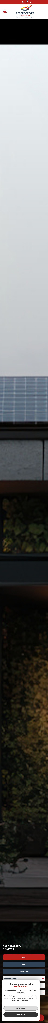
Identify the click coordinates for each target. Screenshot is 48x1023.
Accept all (20, 1014)
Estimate (24, 971)
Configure (20, 1008)
